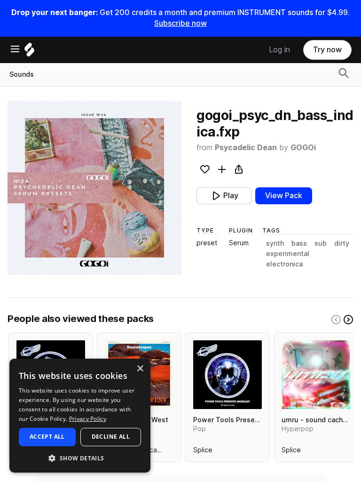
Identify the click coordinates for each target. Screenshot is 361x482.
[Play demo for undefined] (94, 187)
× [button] (139, 368)
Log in (279, 49)
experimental (287, 253)
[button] (80, 457)
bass (299, 243)
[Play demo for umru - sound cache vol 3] (316, 374)
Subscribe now (180, 23)
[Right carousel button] (348, 319)
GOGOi (303, 147)
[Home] (29, 52)
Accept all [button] (47, 437)
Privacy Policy (87, 419)
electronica (284, 264)
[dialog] (79, 416)
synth (275, 243)
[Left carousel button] (336, 319)
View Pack (283, 195)
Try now (327, 49)
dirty (341, 243)
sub (320, 243)
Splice (202, 452)
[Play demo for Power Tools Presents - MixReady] (227, 374)
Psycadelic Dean (246, 147)
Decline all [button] (111, 437)
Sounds (21, 74)
